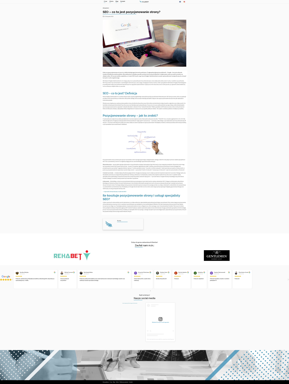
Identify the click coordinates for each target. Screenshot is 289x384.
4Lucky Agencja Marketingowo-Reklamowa (129, 303)
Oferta (111, 1)
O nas (105, 1)
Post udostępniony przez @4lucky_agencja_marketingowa (160, 339)
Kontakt (122, 1)
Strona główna (106, 382)
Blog (117, 1)
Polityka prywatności (124, 382)
